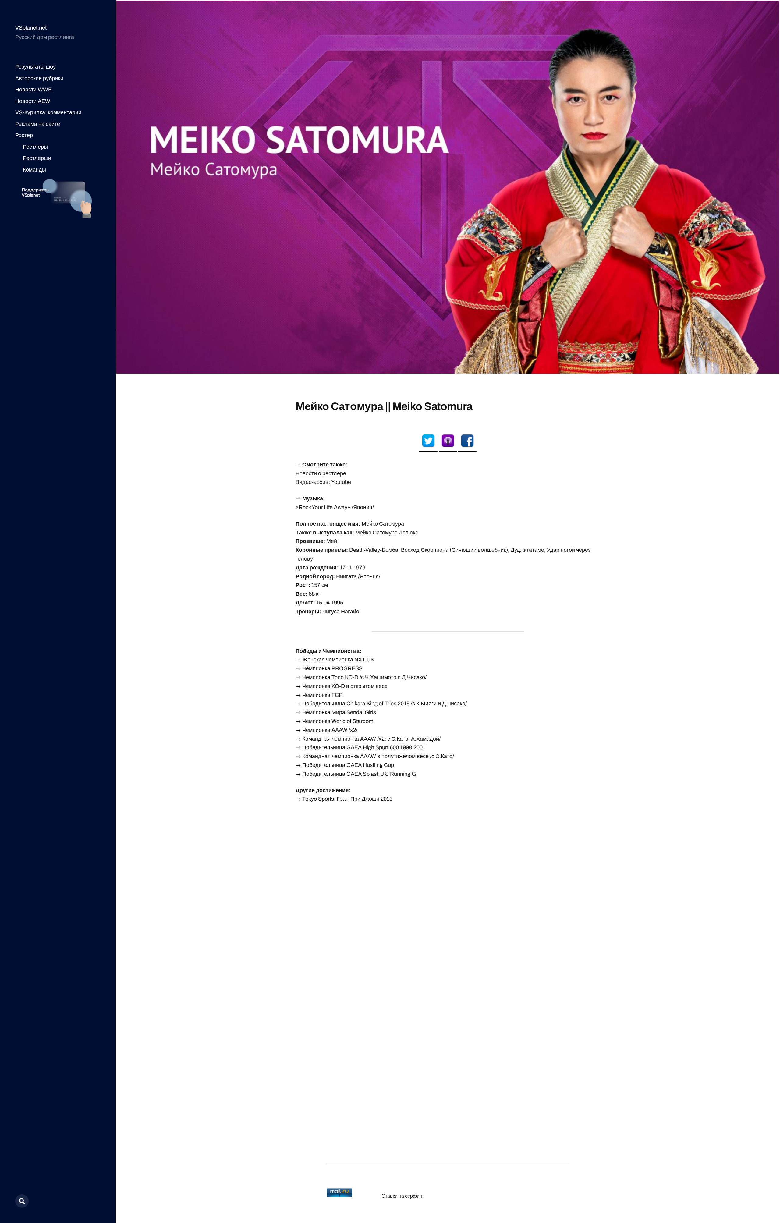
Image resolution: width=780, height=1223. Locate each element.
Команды (34, 170)
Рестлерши (37, 158)
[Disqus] (448, 886)
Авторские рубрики (39, 78)
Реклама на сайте (37, 124)
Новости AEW (32, 101)
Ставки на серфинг (402, 1196)
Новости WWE (33, 90)
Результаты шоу (35, 67)
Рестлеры (35, 147)
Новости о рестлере (321, 473)
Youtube (341, 482)
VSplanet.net (31, 28)
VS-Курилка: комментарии (48, 112)
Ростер (24, 135)
